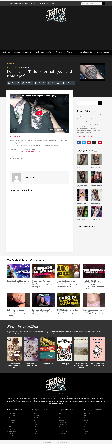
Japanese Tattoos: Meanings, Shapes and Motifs (14, 365)
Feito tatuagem (64, 364)
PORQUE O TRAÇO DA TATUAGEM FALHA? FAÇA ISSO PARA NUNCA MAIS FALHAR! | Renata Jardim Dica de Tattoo (93, 285)
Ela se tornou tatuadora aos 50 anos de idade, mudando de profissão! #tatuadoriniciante (93, 312)
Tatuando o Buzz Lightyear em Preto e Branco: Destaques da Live (18, 283)
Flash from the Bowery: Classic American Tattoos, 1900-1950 (81, 365)
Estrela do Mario (81, 203)
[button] (13, 83)
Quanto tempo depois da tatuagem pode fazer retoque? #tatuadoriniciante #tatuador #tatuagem (43, 284)
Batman (79, 167)
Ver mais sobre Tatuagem (84, 136)
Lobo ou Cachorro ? (96, 168)
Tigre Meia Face (95, 203)
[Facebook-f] (79, 143)
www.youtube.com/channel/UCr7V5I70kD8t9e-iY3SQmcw (27, 152)
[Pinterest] (100, 143)
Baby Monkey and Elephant (82, 186)
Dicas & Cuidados (85, 52)
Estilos (58, 52)
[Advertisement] (56, 35)
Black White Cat (95, 220)
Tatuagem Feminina (21, 52)
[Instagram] (94, 143)
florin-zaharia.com (15, 136)
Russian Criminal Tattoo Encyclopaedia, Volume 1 (97, 364)
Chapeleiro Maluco (96, 185)
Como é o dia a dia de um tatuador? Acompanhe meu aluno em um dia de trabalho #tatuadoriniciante (67, 284)
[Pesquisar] (103, 3)
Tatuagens (6, 52)
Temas (69, 52)
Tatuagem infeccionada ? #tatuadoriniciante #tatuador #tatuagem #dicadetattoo (42, 312)
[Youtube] (89, 143)
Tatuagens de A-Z (48, 364)
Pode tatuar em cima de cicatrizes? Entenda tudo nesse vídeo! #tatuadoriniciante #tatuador (18, 313)
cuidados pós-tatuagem (83, 397)
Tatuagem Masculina (43, 52)
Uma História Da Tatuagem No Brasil (31, 364)
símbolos (89, 125)
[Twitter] (84, 143)
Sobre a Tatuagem (102, 52)
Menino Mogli (81, 220)
